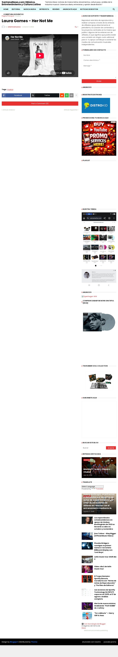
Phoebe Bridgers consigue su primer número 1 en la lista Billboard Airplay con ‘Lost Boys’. (103, 547)
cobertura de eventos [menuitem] (13, 14)
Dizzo (84, 628)
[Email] (71, 95)
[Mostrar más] (76, 95)
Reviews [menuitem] (56, 9)
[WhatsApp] (67, 95)
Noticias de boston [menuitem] (89, 9)
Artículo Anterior (9, 110)
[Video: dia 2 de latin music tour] (87, 569)
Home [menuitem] (5, 9)
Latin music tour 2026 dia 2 (105, 558)
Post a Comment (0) (40, 103)
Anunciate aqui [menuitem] (70, 9)
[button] (113, 9)
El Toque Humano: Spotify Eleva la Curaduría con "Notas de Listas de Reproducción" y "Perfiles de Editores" (105, 580)
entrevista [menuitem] (44, 9)
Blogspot (14, 642)
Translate (99, 489)
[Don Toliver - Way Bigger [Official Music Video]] (87, 536)
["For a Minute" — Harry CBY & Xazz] (87, 615)
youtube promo (110, 642)
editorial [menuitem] (16, 9)
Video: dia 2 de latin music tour (102, 567)
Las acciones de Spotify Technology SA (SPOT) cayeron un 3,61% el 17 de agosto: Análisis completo (105, 594)
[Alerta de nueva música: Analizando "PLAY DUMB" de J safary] (87, 606)
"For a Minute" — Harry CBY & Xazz (104, 614)
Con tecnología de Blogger (95, 624)
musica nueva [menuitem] (30, 9)
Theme (34, 642)
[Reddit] (62, 95)
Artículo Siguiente (70, 110)
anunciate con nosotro (91, 642)
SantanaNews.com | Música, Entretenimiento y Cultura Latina (21, 3)
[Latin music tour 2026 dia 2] (87, 559)
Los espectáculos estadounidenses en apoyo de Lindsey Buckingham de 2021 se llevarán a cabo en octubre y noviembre (104, 523)
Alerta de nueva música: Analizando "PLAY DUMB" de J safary (105, 605)
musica (10, 89)
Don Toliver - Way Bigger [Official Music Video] (105, 534)
